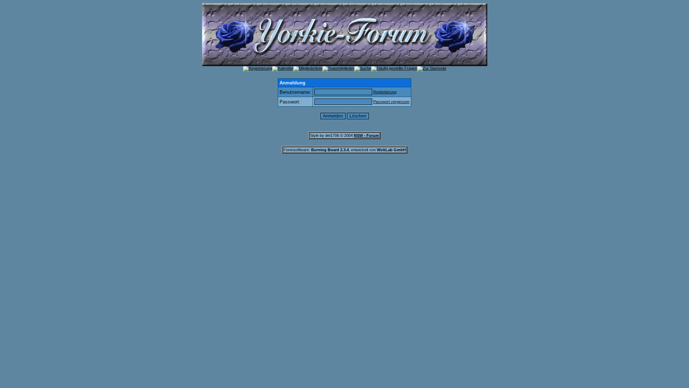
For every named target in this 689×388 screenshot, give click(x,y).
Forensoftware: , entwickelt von (344, 150)
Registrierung (385, 92)
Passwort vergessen (391, 102)
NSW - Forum (366, 135)
